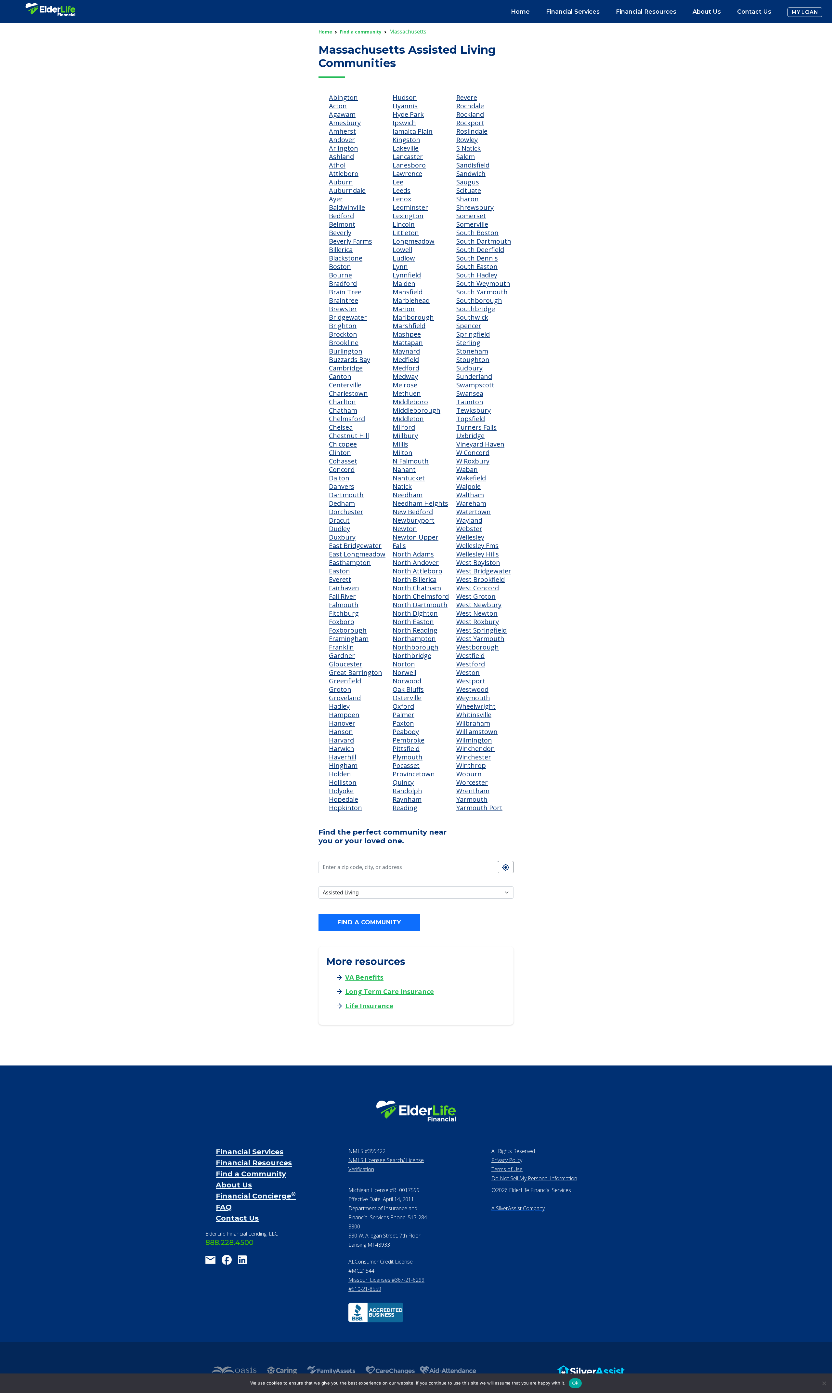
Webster (469, 528)
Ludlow (404, 258)
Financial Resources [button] (646, 11)
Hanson (341, 731)
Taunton (469, 401)
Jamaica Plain (413, 131)
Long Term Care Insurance (389, 991)
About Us (707, 11)
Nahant (404, 469)
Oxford (403, 706)
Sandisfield (472, 165)
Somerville (472, 224)
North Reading (415, 630)
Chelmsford (347, 418)
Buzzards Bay (349, 359)
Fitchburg (344, 613)
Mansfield (407, 292)
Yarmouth (472, 799)
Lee (398, 182)
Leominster (410, 207)
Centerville (345, 385)
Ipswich (404, 122)
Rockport (470, 122)
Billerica (341, 249)
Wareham (471, 503)
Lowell (402, 249)
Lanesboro (409, 165)
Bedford (341, 215)
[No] (824, 1383)
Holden (340, 774)
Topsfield (470, 418)
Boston (340, 266)
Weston (468, 672)
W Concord (472, 452)
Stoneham (472, 351)
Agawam (342, 114)
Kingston (406, 139)
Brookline (343, 342)
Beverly (340, 232)
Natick (402, 486)
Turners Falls (476, 427)
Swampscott (475, 385)
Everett (340, 579)
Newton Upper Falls (415, 541)
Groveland (345, 697)
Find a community (361, 32)
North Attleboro (417, 571)
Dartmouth (346, 494)
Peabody (406, 731)
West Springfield (481, 630)
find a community (369, 922)
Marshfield (409, 325)
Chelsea (341, 427)
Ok (575, 1383)
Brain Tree (345, 292)
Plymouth (407, 757)
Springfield (473, 334)
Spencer (468, 325)
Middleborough (416, 410)
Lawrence (407, 173)
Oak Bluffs (408, 689)
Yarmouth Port (479, 807)
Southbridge (475, 308)
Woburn (469, 774)
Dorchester (346, 511)
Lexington (408, 215)
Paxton (403, 723)
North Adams (413, 554)
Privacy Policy (506, 1160)
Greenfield (345, 680)
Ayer (336, 198)
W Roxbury (472, 461)
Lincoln (404, 224)
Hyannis (405, 105)
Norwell (404, 672)
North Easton (413, 621)
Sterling (468, 342)
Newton (405, 528)
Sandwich (471, 173)
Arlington (343, 148)
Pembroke (408, 740)
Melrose (405, 385)
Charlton (342, 401)
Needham (407, 494)
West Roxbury (477, 621)
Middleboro (410, 401)
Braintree (343, 300)
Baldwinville (347, 207)
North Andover (416, 562)
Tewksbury (473, 410)
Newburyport (414, 520)
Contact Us (754, 11)
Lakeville (406, 148)
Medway (405, 376)
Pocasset (406, 765)
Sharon (467, 198)
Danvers (341, 486)
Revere (466, 97)
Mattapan (408, 342)
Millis (400, 444)
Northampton (414, 638)
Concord (342, 469)
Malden (404, 283)
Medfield (406, 359)
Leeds (401, 190)
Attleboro (343, 173)
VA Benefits (364, 977)
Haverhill (342, 757)
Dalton (339, 478)
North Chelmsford (421, 596)
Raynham (407, 799)
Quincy (403, 782)
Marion (404, 308)
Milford (404, 427)
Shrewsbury (475, 207)
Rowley (467, 139)
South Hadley (476, 275)
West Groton (476, 596)
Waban (467, 469)
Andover (342, 139)
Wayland (469, 520)
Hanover (342, 723)
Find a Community (251, 1174)
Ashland (341, 156)
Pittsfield (406, 748)
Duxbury (342, 537)
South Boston (477, 232)
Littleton (406, 232)
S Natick (468, 148)
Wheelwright (476, 706)
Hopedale (343, 799)
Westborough (477, 647)
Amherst (342, 131)
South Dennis (477, 258)
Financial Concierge (256, 1196)
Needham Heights (420, 503)
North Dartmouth (420, 604)
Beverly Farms (350, 241)
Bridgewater (348, 317)
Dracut (339, 520)
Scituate (468, 190)
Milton (402, 452)
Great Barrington (355, 672)
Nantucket (409, 478)
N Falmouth (411, 461)
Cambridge (346, 368)
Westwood (472, 689)
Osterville (407, 697)
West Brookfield (480, 579)
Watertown (473, 511)
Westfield (470, 655)
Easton (339, 571)
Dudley (339, 528)
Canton (340, 376)
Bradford (343, 283)
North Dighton (415, 613)
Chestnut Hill (349, 435)
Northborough (415, 647)
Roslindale (472, 131)
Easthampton (350, 562)
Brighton (343, 325)
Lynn (400, 266)
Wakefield (471, 478)
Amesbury (345, 122)
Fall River (342, 596)
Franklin (341, 647)
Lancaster (408, 156)
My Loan (805, 12)
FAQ (224, 1207)
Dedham (342, 503)
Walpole (468, 486)
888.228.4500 (229, 1242)
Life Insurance (369, 1005)
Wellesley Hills (477, 554)
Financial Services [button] (573, 11)
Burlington (345, 351)
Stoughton (472, 359)
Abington (343, 97)
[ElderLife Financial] (50, 12)
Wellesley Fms (477, 545)
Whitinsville (473, 714)
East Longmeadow (357, 554)
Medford (406, 368)
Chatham (343, 410)
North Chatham (417, 587)
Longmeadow (414, 241)
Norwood (407, 680)
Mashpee (407, 334)
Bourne (340, 275)
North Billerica (414, 579)
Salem (465, 156)
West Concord (477, 587)
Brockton (343, 334)
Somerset (471, 215)
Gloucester (345, 664)
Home (520, 11)
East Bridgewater (355, 545)
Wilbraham (473, 723)
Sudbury (469, 368)
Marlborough (413, 317)
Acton (338, 105)
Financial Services (249, 1151)
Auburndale (347, 190)
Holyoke (341, 790)
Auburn (341, 182)
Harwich (341, 748)
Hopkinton (345, 807)
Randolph (407, 790)
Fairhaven (344, 587)
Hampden (344, 714)
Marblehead (411, 300)
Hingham (343, 765)
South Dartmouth (483, 241)
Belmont (342, 224)
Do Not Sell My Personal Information (534, 1178)
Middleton (408, 418)
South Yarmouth (482, 292)
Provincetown (414, 774)
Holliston (343, 782)
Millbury (405, 435)
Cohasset (343, 461)
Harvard (341, 740)
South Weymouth (483, 283)
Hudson (405, 97)
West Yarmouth (480, 638)
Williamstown (477, 731)
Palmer (403, 714)
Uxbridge (470, 435)
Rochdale (470, 105)
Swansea (469, 393)
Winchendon (475, 748)
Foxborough (348, 630)
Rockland (470, 114)
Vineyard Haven (480, 444)
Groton (340, 689)
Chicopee (343, 444)
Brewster (343, 308)
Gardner (342, 655)
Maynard (406, 351)
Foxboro (341, 621)
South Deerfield (480, 249)
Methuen (407, 393)
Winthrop (471, 765)
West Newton (477, 613)
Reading (405, 807)
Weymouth (473, 697)
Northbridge (412, 655)
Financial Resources (254, 1163)
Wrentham (472, 790)
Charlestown (348, 393)
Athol (337, 165)
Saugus (467, 182)
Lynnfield (407, 275)
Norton (404, 664)
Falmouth (343, 604)
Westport (470, 680)
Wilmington (474, 740)
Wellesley (470, 537)
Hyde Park (408, 114)
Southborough (479, 300)
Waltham (470, 494)
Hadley (339, 706)
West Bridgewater (483, 571)
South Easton (477, 266)
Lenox (402, 198)
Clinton (340, 452)
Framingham (349, 638)
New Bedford (413, 511)
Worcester (472, 782)
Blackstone (345, 258)
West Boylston (478, 562)
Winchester (473, 757)
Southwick (472, 317)
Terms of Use (507, 1169)
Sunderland (474, 376)
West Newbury (478, 604)
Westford (470, 664)
